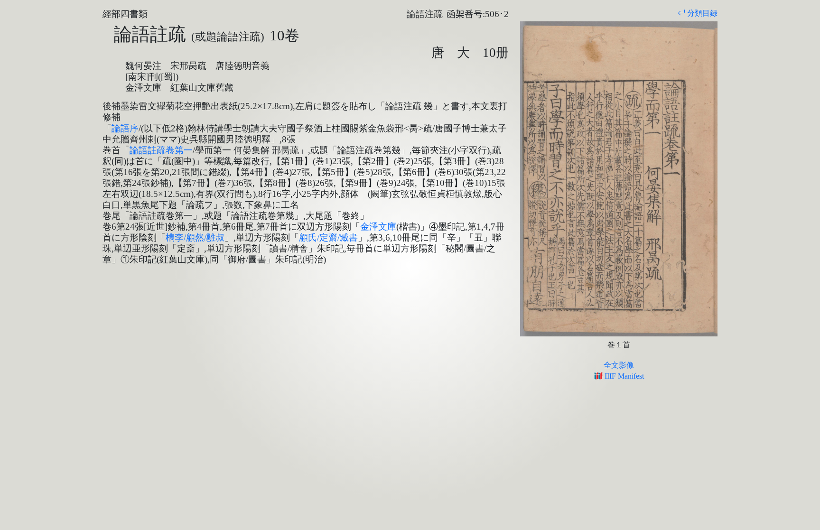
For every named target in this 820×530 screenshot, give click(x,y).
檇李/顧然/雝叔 (195, 237)
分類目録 (701, 13)
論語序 (125, 128)
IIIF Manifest (623, 376)
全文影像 (619, 365)
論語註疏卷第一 (161, 150)
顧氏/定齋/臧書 (328, 237)
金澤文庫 (378, 227)
